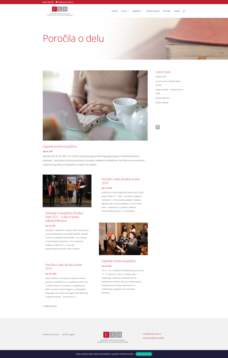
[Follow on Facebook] (158, 127)
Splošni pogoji (68, 335)
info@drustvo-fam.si (152, 334)
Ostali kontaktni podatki (153, 338)
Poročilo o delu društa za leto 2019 (63, 267)
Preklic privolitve (144, 354)
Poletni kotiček (162, 102)
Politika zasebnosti (51, 335)
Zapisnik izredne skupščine (60, 146)
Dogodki (136, 11)
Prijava (177, 11)
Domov (115, 11)
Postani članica (153, 11)
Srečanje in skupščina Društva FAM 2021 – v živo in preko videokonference (64, 217)
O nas (124, 11)
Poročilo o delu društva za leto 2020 (121, 181)
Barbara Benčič (162, 98)
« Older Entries (50, 306)
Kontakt (166, 11)
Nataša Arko (161, 76)
